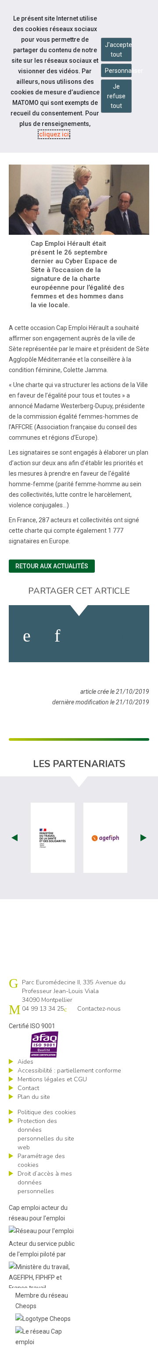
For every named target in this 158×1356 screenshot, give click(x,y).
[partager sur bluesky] (128, 636)
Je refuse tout (116, 96)
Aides (25, 1062)
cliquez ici (54, 134)
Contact (28, 1088)
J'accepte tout (118, 49)
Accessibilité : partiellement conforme (69, 1070)
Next (143, 838)
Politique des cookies (47, 1112)
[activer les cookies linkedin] (57, 636)
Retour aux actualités (51, 566)
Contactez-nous (99, 1008)
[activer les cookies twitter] (91, 636)
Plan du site (34, 1097)
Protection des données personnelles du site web (46, 1134)
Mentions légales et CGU (52, 1079)
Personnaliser (118, 70)
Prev (14, 838)
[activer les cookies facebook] (26, 636)
